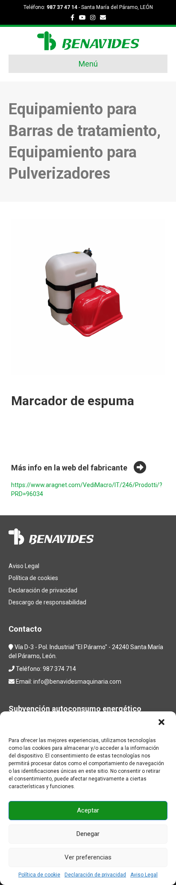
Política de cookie (39, 875)
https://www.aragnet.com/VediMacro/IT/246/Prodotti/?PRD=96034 (86, 489)
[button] (162, 723)
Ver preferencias (88, 857)
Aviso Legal (144, 875)
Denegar (88, 834)
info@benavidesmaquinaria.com (77, 681)
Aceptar (88, 810)
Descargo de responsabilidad (47, 602)
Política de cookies (33, 578)
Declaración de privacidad (95, 875)
